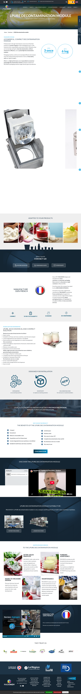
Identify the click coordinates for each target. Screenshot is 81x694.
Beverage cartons (46, 684)
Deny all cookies (57, 692)
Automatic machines (52, 7)
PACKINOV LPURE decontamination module (18, 474)
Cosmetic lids (46, 683)
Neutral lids (47, 680)
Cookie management (70, 686)
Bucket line (59, 684)
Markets (31, 7)
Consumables (62, 7)
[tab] (16, 474)
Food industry (34, 681)
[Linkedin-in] (4, 2)
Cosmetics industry (34, 682)
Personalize (65, 692)
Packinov (25, 7)
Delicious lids (46, 678)
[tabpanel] (52, 482)
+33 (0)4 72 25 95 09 (23, 683)
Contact (75, 7)
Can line (59, 686)
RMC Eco (59, 681)
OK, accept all (49, 692)
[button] (66, 2)
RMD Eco (59, 677)
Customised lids (46, 681)
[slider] (15, 636)
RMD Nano (59, 680)
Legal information (70, 682)
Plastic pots (47, 686)
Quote (79, 20)
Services (69, 7)
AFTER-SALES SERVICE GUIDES (79, 30)
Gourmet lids (47, 677)
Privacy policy (71, 684)
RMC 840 (59, 683)
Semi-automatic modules (41, 7)
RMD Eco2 (59, 678)
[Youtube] (7, 2)
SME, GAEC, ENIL (34, 679)
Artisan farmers (34, 678)
